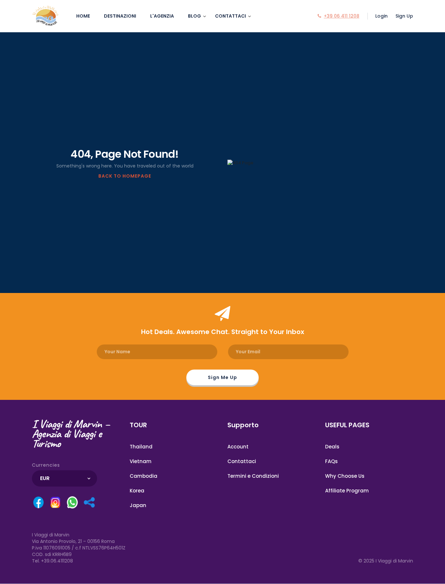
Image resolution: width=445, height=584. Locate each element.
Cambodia (143, 476)
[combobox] (64, 478)
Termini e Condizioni (253, 476)
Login (381, 16)
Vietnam (140, 461)
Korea (137, 490)
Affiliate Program (347, 490)
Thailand (141, 446)
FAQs (331, 461)
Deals (332, 446)
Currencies (46, 465)
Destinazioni (120, 16)
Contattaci (230, 16)
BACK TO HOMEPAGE (124, 176)
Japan (138, 505)
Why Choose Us (345, 476)
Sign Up (404, 16)
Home (83, 16)
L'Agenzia (162, 16)
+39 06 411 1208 (341, 16)
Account (238, 446)
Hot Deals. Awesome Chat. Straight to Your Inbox (222, 331)
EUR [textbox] (45, 478)
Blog (194, 16)
